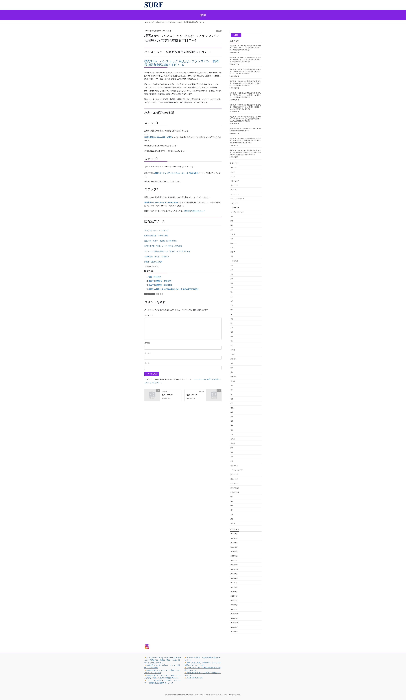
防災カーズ (234, 465)
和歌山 (232, 247)
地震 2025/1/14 (155, 277)
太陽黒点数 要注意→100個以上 (156, 257)
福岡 (218, 30)
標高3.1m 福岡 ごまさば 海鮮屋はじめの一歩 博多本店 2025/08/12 (173, 289)
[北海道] (213, 394)
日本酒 (232, 350)
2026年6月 (234, 542)
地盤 (231, 256)
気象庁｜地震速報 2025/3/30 (160, 281)
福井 (231, 412)
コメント (148, 315)
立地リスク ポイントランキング (156, 230)
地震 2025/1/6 (167, 395)
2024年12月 (234, 614)
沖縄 (231, 372)
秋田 (231, 425)
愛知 (231, 341)
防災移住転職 (234, 492)
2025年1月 (234, 609)
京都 (231, 221)
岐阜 (231, 310)
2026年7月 (234, 538)
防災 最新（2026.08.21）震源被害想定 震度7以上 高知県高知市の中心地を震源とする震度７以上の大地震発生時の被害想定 (245, 107)
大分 (231, 270)
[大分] (152, 394)
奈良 (231, 279)
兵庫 (231, 230)
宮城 (231, 283)
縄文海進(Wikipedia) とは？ (194, 211)
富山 (231, 292)
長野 (231, 457)
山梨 (231, 305)
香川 (231, 510)
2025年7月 (234, 583)
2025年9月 (234, 574)
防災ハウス (234, 479)
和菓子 (232, 252)
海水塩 (232, 381)
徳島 (231, 332)
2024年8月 (234, 631)
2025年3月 (234, 600)
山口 (231, 296)
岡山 (231, 314)
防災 (161, 294)
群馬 (231, 430)
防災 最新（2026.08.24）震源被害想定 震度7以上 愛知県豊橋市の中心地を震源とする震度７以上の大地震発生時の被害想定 (245, 83)
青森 (231, 497)
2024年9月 (234, 627)
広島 (231, 328)
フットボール (234, 194)
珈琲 (231, 394)
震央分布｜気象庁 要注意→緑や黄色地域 (160, 241)
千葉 (231, 239)
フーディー (235, 207)
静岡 (231, 501)
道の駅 (232, 443)
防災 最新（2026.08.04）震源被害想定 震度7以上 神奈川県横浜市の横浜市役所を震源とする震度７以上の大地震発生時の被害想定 (245, 152)
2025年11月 (234, 565)
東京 (231, 363)
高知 (231, 514)
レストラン (234, 203)
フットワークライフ (237, 199)
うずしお (233, 167)
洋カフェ (233, 376)
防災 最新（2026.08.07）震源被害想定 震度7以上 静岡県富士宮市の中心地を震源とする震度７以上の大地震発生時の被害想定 (245, 140)
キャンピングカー (238, 470)
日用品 (232, 354)
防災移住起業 (234, 488)
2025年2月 (234, 605)
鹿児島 (232, 523)
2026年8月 (234, 534)
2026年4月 (234, 551)
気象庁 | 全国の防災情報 (153, 262)
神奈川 (232, 408)
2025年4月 (234, 596)
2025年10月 (234, 569)
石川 (231, 403)
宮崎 (231, 287)
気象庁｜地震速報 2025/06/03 (160, 285)
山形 (231, 301)
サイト (146, 363)
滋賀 (231, 385)
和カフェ (233, 243)
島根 (231, 323)
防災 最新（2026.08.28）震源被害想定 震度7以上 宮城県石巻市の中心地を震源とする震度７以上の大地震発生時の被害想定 (245, 48)
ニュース (233, 190)
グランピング (234, 181)
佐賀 (231, 225)
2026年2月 (234, 560)
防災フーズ (234, 483)
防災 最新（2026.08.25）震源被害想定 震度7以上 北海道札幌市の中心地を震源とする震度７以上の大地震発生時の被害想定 (245, 71)
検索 (236, 35)
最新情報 (233, 359)
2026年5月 (234, 547)
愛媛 (231, 336)
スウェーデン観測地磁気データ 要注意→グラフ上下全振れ (167, 251)
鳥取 (231, 519)
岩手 (231, 319)
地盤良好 (235, 261)
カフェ (232, 176)
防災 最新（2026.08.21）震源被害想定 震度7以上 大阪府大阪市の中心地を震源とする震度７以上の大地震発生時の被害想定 (245, 95)
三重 (231, 216)
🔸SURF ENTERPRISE (193, 678)
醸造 (231, 448)
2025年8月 (234, 578)
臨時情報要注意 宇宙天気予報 (156, 236)
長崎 (231, 452)
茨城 (231, 434)
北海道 (232, 234)
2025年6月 (234, 587)
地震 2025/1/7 (192, 395)
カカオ (232, 172)
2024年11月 (234, 618)
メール (148, 353)
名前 (147, 343)
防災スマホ (234, 474)
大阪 (231, 274)
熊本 (231, 390)
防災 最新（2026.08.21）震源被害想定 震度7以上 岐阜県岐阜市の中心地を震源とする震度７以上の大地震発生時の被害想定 (245, 119)
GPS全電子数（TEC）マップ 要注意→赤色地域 (163, 246)
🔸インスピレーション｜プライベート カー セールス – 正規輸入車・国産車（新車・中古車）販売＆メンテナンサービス (162, 660)
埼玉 (231, 265)
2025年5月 (234, 591)
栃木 (231, 368)
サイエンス (234, 185)
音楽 (231, 506)
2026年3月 (234, 556)
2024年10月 (234, 623)
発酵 (231, 399)
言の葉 (232, 439)
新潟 (231, 345)
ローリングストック (237, 212)
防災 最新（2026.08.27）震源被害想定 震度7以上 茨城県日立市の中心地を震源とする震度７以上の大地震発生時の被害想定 (245, 59)
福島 (231, 421)
